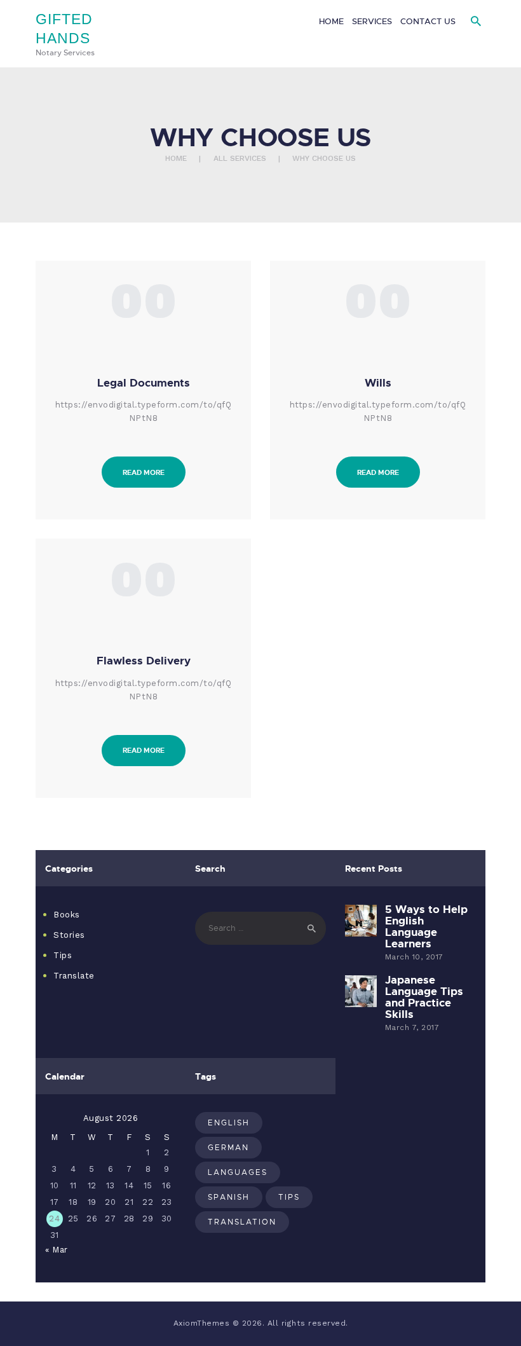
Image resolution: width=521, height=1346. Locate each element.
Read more (144, 472)
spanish (229, 1197)
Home (176, 158)
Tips (62, 955)
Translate (74, 975)
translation (242, 1221)
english (229, 1122)
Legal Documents (143, 382)
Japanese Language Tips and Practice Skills (424, 997)
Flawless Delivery (144, 660)
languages (237, 1172)
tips (289, 1197)
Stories (69, 935)
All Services (239, 158)
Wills (378, 382)
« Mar (56, 1249)
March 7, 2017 (412, 1027)
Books (66, 914)
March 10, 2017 (414, 956)
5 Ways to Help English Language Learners (426, 926)
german (228, 1147)
